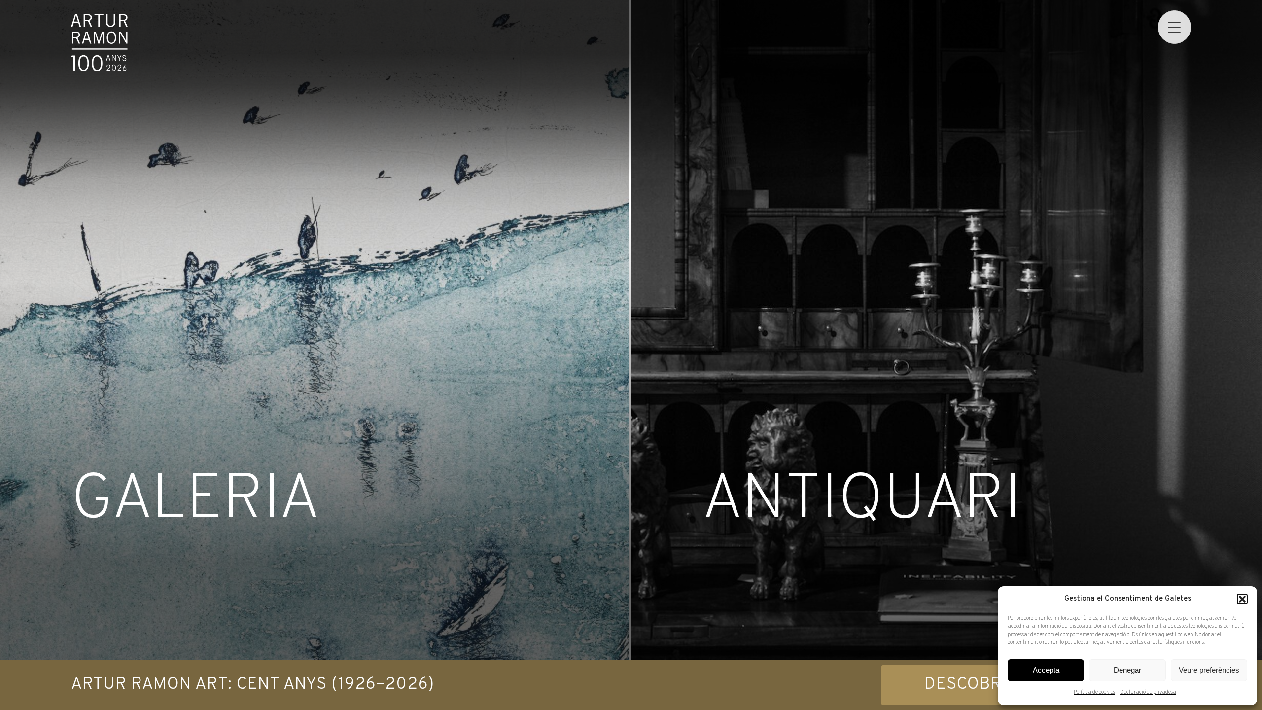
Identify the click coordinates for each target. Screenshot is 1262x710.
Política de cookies (1094, 692)
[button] (1242, 599)
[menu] (1174, 26)
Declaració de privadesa (1148, 692)
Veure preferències (1209, 670)
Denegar (1127, 670)
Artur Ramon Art (99, 42)
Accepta (1046, 670)
